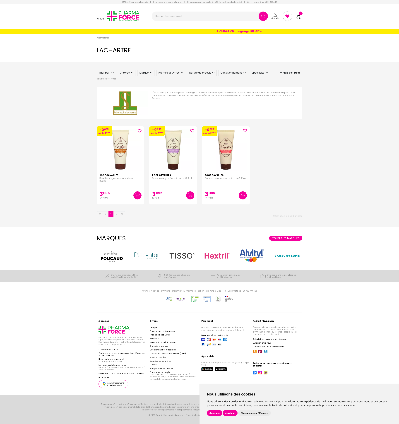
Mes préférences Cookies (161, 368)
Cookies (154, 365)
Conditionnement (231, 72)
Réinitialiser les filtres (106, 78)
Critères (125, 72)
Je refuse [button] (230, 413)
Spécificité (258, 72)
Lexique (153, 327)
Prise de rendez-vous (160, 335)
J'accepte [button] (214, 413)
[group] (112, 255)
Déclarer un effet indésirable (163, 350)
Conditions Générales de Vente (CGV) (168, 353)
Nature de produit (200, 72)
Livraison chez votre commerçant (269, 346)
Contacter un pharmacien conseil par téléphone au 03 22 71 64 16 (121, 354)
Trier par (104, 72)
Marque (144, 72)
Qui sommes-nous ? (108, 349)
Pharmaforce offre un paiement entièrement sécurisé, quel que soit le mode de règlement (222, 328)
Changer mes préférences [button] (254, 413)
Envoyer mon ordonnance (162, 331)
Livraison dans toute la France (167, 2)
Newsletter (154, 338)
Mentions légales (158, 357)
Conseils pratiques (159, 346)
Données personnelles (160, 361)
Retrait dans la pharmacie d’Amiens (270, 339)
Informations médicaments (163, 342)
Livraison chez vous (262, 343)
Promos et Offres (169, 72)
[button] (100, 16)
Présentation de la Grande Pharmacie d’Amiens (121, 373)
